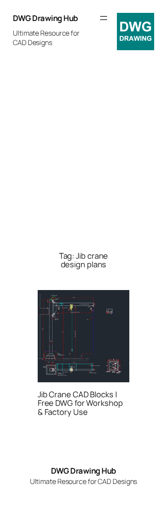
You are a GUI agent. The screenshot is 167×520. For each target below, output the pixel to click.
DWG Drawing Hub (45, 18)
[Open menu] (103, 18)
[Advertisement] (83, 155)
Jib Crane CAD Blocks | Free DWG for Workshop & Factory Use (80, 403)
